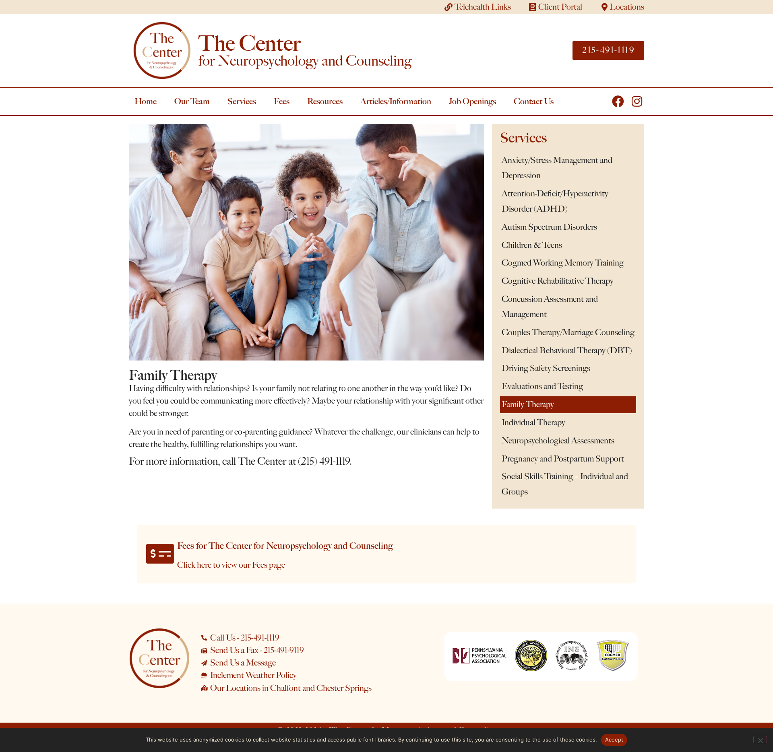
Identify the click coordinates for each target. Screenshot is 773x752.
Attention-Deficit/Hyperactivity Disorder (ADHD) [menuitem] (555, 201)
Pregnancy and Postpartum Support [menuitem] (563, 459)
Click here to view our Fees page (231, 565)
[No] (760, 739)
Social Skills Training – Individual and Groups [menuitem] (565, 484)
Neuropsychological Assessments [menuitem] (558, 440)
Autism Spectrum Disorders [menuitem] (549, 227)
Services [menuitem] (241, 101)
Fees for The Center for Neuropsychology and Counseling (285, 545)
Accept (614, 739)
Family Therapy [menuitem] (528, 404)
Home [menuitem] (145, 101)
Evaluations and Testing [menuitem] (542, 386)
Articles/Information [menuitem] (395, 101)
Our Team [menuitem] (192, 101)
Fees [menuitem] (281, 101)
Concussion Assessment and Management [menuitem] (550, 306)
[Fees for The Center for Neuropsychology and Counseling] (160, 554)
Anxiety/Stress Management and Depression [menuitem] (557, 167)
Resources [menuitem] (325, 101)
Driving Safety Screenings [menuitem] (546, 368)
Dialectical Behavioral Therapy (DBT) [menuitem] (567, 350)
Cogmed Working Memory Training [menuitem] (563, 263)
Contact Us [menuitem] (534, 101)
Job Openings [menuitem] (472, 101)
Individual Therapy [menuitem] (533, 422)
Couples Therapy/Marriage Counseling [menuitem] (568, 332)
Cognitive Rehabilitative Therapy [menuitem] (558, 281)
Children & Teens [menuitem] (532, 245)
